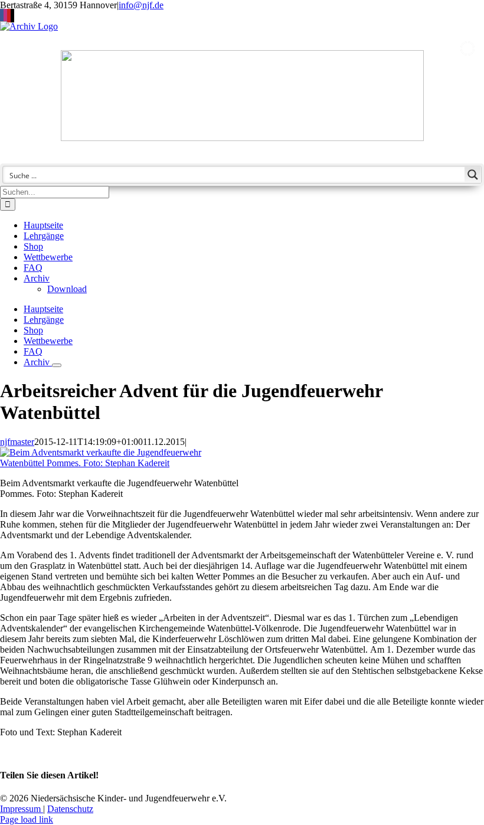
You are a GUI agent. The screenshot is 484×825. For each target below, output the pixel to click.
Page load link (26, 819)
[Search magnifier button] (473, 174)
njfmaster (17, 442)
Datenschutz (70, 809)
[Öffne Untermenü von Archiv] (56, 365)
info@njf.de (141, 5)
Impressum (21, 809)
